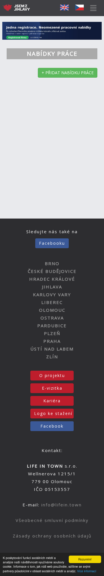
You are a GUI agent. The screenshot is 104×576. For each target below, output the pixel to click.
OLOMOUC (52, 310)
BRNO (52, 263)
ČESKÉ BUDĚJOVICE (52, 271)
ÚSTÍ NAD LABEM (52, 349)
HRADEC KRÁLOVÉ (52, 279)
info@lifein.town (61, 505)
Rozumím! (85, 559)
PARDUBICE (52, 325)
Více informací (86, 571)
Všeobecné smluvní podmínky (52, 520)
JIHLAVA (52, 287)
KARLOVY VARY (52, 294)
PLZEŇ (52, 333)
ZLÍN (52, 356)
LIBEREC (52, 302)
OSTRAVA (52, 318)
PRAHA (52, 341)
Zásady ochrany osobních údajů (52, 536)
